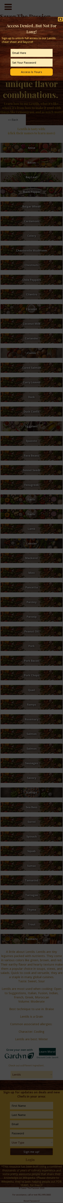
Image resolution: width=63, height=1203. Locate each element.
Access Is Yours (31, 72)
